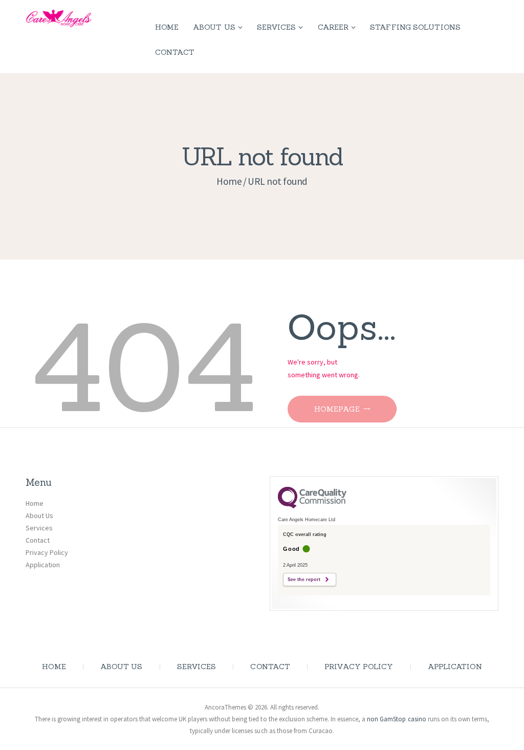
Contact (38, 540)
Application (43, 564)
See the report (304, 579)
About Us (39, 515)
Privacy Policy (47, 552)
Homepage (337, 409)
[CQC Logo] (312, 506)
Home (229, 181)
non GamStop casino (396, 719)
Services (39, 527)
